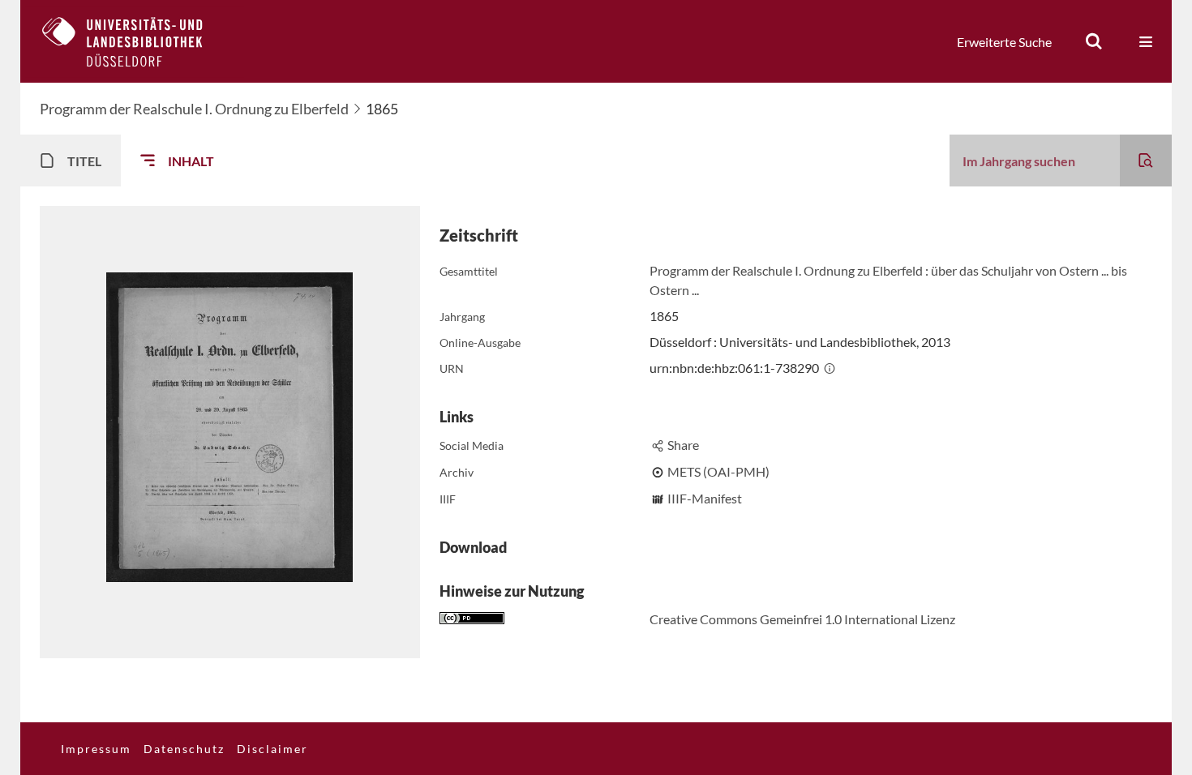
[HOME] (134, 41)
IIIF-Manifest (704, 498)
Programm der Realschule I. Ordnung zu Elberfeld (194, 109)
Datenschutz (184, 749)
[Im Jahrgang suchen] (1146, 160)
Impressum (96, 749)
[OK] (1094, 41)
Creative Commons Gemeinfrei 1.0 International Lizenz (802, 619)
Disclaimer (272, 749)
